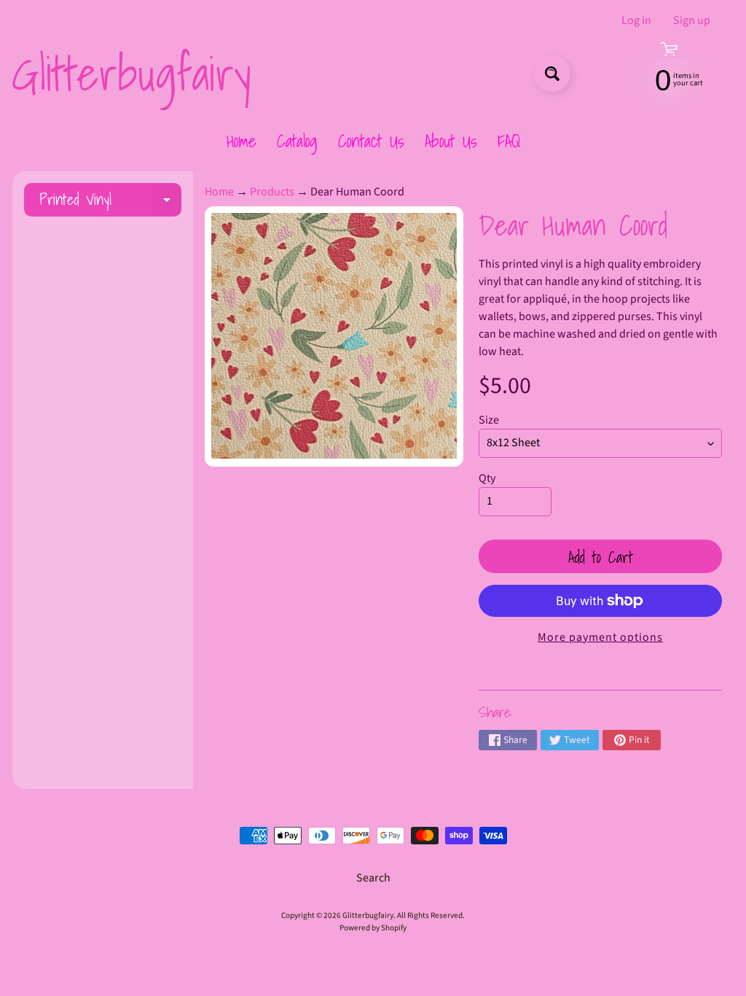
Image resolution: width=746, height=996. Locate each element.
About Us (451, 141)
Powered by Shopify (373, 927)
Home (241, 141)
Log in (636, 20)
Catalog (297, 141)
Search (373, 878)
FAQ (509, 141)
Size (489, 420)
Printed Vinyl (110, 202)
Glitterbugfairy (131, 73)
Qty (487, 478)
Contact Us (371, 141)
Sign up (691, 20)
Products (272, 192)
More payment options (600, 637)
